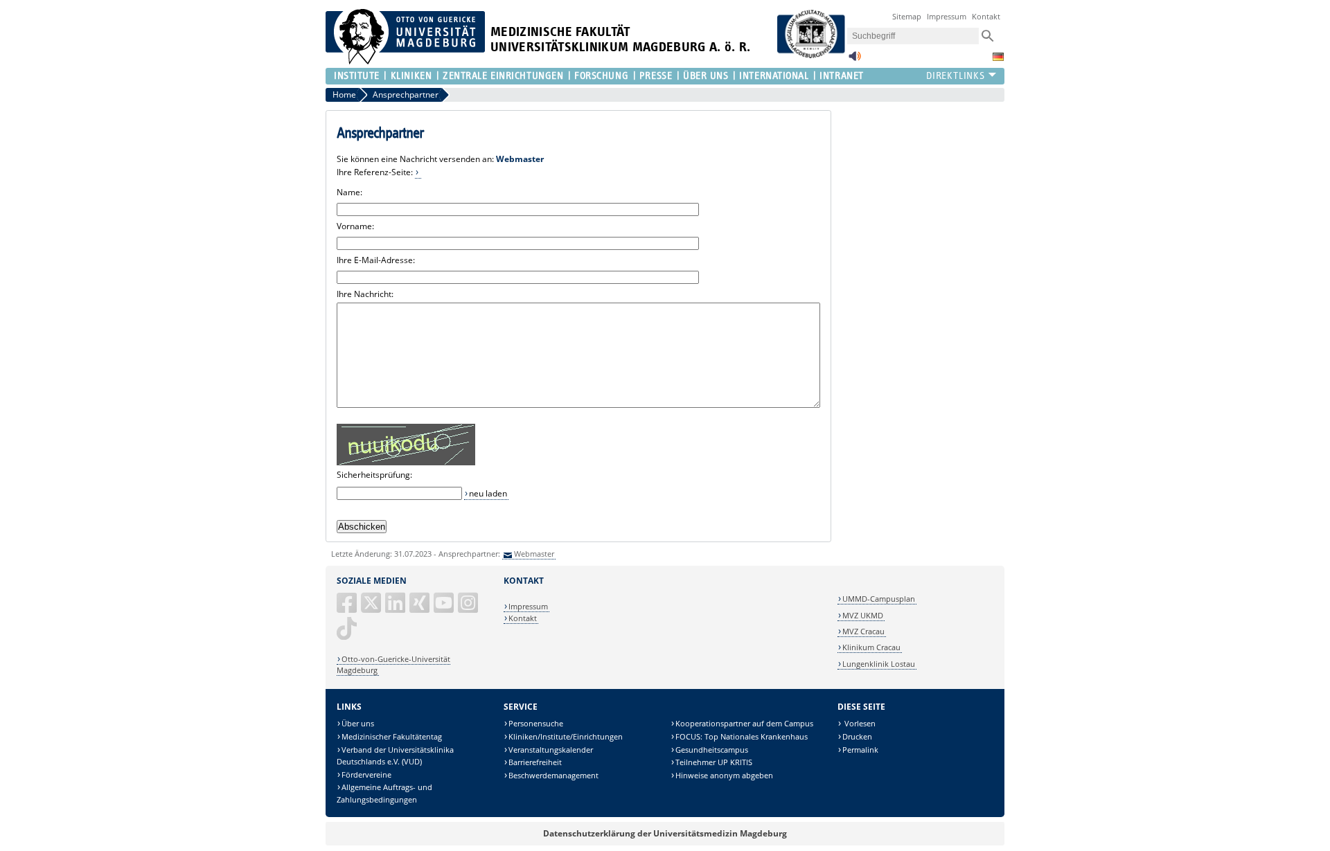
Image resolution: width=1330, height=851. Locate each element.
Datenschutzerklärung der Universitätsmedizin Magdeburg (665, 833)
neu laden (488, 493)
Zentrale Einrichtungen (503, 76)
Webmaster (534, 553)
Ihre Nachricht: (365, 294)
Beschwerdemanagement (553, 775)
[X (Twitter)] (372, 608)
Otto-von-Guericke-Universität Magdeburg (393, 664)
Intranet (841, 76)
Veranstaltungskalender (550, 749)
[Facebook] (348, 608)
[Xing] (420, 608)
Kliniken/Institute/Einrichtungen (565, 736)
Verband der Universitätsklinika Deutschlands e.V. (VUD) (395, 755)
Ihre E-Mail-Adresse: (376, 260)
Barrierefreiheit (535, 762)
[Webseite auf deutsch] (998, 57)
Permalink (860, 749)
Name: (349, 192)
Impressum (946, 16)
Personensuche (535, 723)
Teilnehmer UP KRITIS (713, 762)
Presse (655, 76)
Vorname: (355, 226)
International (773, 76)
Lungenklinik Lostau (878, 664)
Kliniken (411, 76)
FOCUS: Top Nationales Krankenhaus (741, 736)
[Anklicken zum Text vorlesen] (855, 60)
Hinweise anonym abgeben (724, 775)
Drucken (857, 736)
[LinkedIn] (396, 608)
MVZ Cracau (863, 631)
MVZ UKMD (862, 615)
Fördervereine (366, 774)
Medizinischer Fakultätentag (392, 736)
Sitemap (906, 16)
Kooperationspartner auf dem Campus (744, 723)
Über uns (358, 723)
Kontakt (986, 16)
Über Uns (705, 76)
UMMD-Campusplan (878, 598)
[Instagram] (469, 608)
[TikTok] (348, 634)
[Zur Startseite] (405, 61)
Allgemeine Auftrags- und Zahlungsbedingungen (384, 793)
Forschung (601, 76)
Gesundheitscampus (711, 749)
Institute (357, 76)
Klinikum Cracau (871, 647)
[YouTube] (445, 608)
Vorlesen (859, 723)
